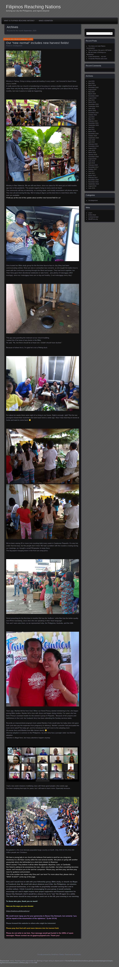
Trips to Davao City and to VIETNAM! (99, 50)
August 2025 (92, 89)
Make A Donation (46, 21)
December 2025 (93, 87)
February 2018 (93, 165)
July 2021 (91, 127)
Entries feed (92, 215)
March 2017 (92, 175)
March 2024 (92, 102)
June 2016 (91, 188)
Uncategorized (17, 46)
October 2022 (92, 115)
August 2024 (92, 98)
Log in (90, 213)
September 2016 (93, 184)
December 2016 (93, 180)
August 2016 (92, 186)
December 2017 (93, 167)
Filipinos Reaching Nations (33, 6)
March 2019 (92, 152)
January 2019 (92, 154)
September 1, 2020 (26, 39)
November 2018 (93, 157)
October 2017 (92, 169)
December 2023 (93, 104)
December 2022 (93, 113)
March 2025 (92, 94)
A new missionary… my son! (97, 56)
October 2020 (92, 136)
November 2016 (93, 182)
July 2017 (91, 171)
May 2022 (91, 119)
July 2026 (91, 81)
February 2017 (93, 177)
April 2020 (91, 142)
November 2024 (93, 96)
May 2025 (91, 92)
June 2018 (91, 161)
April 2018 (91, 163)
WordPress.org (93, 219)
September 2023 (93, 106)
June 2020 (91, 140)
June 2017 (91, 173)
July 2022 (91, 117)
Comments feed (93, 217)
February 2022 (93, 121)
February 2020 (93, 144)
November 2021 (93, 123)
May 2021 (91, 129)
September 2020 (93, 138)
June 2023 (91, 108)
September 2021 (93, 125)
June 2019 (91, 150)
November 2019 (93, 146)
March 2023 (92, 110)
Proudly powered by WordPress (48, 954)
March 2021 (92, 131)
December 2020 (93, 133)
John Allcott (14, 39)
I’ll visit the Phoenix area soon (97, 58)
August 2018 (92, 159)
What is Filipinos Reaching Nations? (19, 21)
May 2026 (91, 83)
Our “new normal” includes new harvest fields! (37, 42)
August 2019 (92, 148)
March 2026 (92, 85)
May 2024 (91, 100)
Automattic (77, 954)
